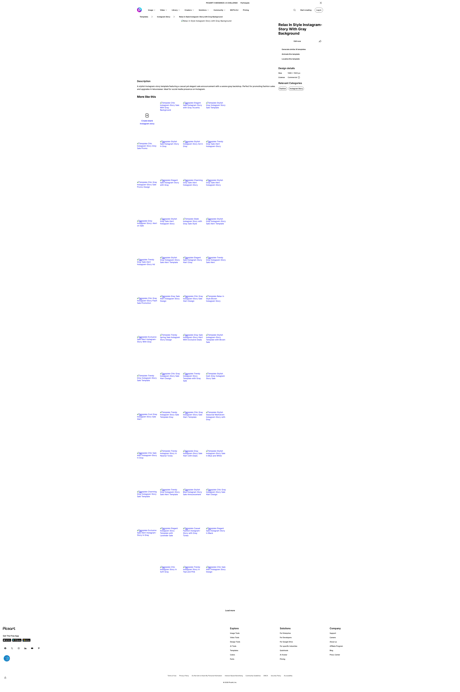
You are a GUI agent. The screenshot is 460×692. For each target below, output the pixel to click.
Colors (232, 655)
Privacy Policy (184, 676)
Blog (331, 650)
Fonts (232, 659)
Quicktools (284, 650)
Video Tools (234, 637)
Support (333, 633)
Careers (333, 637)
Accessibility (288, 676)
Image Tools (235, 633)
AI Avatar (283, 655)
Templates (234, 650)
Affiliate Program (336, 646)
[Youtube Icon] (32, 648)
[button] (152, 10)
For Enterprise (285, 633)
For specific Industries (288, 646)
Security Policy (276, 676)
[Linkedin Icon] (25, 648)
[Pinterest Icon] (38, 648)
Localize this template (291, 59)
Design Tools (235, 642)
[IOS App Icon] (7, 641)
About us (333, 642)
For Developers (286, 637)
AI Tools (233, 646)
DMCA (266, 676)
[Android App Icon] (17, 641)
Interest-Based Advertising (234, 676)
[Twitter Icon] (12, 648)
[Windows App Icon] (26, 641)
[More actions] (176, 107)
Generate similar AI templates (294, 49)
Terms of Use (172, 676)
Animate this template (291, 54)
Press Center (335, 655)
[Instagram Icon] (18, 648)
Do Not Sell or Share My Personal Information (207, 676)
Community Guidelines (253, 676)
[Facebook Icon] (5, 648)
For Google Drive (286, 642)
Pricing (282, 659)
